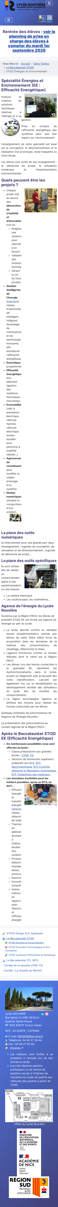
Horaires (14, 1047)
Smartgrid (12, 301)
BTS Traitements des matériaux (31, 774)
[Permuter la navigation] (49, 3)
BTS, (32, 763)
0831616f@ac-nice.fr (30, 1036)
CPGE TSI (28, 755)
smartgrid (18, 808)
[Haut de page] (52, 1201)
